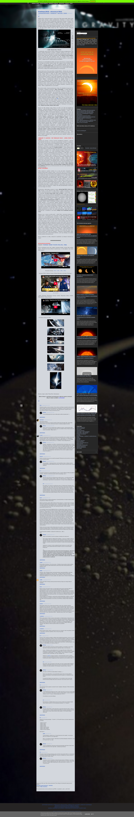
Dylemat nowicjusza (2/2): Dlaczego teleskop (85, 112)
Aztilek (41, 579)
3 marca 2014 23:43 (49, 743)
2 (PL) (58, 270)
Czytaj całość (82, 44)
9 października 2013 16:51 (50, 442)
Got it (92, 814)
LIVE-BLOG (62, 805)
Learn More (87, 814)
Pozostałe (79, 438)
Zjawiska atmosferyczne (81, 446)
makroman (42, 419)
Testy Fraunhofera (80, 441)
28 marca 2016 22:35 (49, 758)
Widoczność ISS (80, 119)
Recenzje (65, 13)
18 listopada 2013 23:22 (47, 628)
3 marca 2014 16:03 (48, 733)
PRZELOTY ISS (57, 806)
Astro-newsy (79, 429)
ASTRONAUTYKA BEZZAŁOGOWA (60, 804)
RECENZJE (63, 806)
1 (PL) (55, 270)
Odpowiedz (42, 417)
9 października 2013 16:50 (50, 425)
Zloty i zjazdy (79, 448)
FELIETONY (57, 805)
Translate (84, 34)
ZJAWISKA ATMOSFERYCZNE (54, 808)
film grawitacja (53, 13)
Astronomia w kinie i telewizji (44, 13)
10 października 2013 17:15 (50, 475)
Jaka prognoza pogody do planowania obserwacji (86, 116)
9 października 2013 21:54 (50, 461)
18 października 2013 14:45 (46, 586)
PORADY (76, 805)
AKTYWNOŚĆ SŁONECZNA (47, 804)
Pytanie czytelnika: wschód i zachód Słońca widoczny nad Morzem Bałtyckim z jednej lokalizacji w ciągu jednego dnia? (87, 296)
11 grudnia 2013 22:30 (45, 635)
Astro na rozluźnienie (81, 428)
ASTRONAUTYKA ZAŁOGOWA (74, 804)
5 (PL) (64, 270)
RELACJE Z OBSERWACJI (70, 806)
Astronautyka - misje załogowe (82, 432)
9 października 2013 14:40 (46, 405)
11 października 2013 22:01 (49, 483)
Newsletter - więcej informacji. (90, 148)
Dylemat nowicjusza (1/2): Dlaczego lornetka (85, 111)
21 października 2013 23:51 (47, 603)
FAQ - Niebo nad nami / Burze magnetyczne (85, 121)
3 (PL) (61, 270)
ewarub (41, 435)
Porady (78, 437)
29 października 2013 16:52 (48, 616)
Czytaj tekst (92, 1)
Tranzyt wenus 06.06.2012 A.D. (82, 442)
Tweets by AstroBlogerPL (81, 130)
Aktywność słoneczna (81, 427)
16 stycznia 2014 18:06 (48, 661)
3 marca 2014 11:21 (44, 717)
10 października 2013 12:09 (46, 470)
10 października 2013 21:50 (46, 497)
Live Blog (78, 435)
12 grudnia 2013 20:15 (49, 645)
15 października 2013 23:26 (47, 579)
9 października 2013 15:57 (47, 435)
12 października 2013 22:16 (47, 562)
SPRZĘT (77, 806)
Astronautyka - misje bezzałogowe (83, 431)
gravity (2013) (60, 13)
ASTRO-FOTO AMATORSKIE (85, 804)
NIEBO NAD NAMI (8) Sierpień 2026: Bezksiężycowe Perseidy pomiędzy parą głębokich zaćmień (87, 236)
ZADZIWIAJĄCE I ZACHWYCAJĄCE (79, 808)
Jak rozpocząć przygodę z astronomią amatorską (86, 110)
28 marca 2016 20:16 (45, 752)
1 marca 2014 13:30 (44, 685)
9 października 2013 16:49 (50, 412)
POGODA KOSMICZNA (69, 805)
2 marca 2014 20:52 (47, 700)
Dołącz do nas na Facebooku (82, 122)
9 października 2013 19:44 (47, 456)
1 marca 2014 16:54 (49, 689)
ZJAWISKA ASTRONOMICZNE (66, 808)
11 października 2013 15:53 (50, 534)
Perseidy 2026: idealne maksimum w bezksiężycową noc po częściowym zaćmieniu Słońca (86, 317)
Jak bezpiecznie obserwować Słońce (84, 115)
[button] (38, 16)
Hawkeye (44, 412)
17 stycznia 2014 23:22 (49, 669)
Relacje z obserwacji (81, 440)
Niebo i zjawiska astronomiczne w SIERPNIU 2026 (86, 120)
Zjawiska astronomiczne (81, 447)
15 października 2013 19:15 (47, 570)
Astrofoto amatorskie (80, 430)
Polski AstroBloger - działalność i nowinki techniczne (86, 436)
